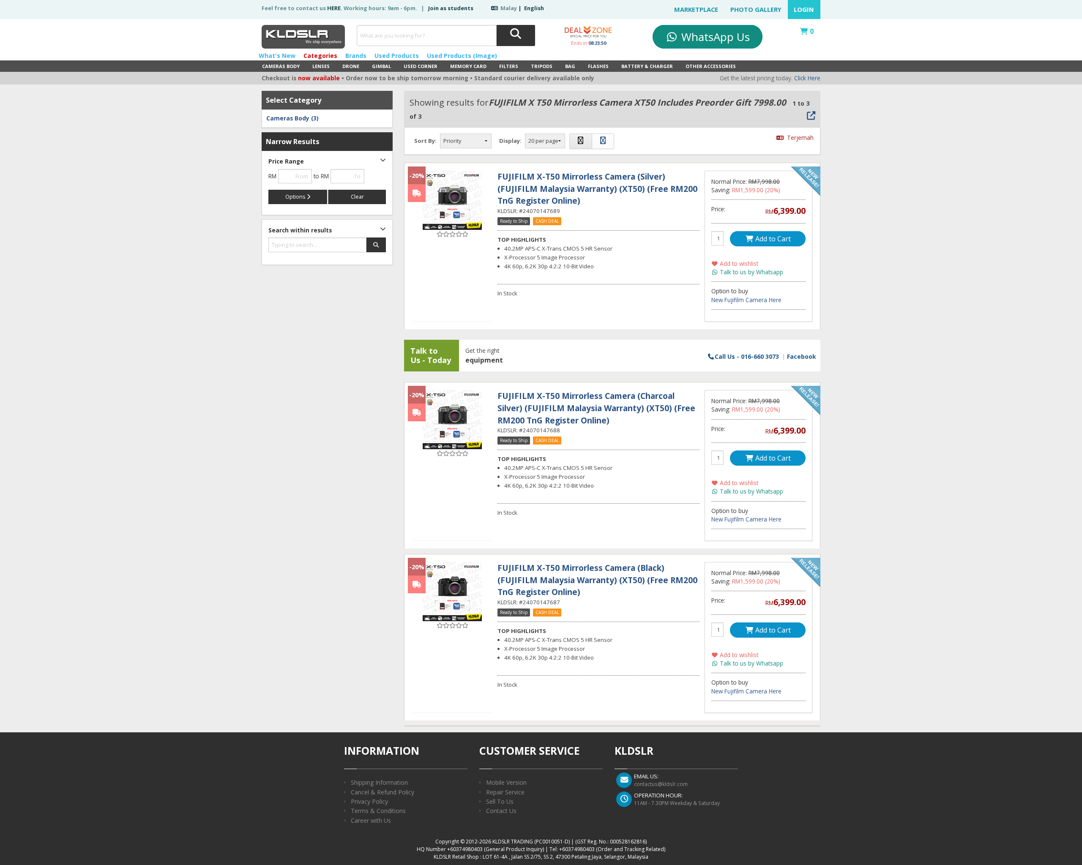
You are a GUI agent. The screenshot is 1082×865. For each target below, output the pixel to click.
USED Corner (420, 66)
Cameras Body (281, 66)
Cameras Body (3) (292, 118)
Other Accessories (711, 66)
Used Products (396, 56)
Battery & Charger (647, 66)
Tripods (541, 66)
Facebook (801, 356)
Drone (350, 66)
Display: (510, 141)
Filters (508, 66)
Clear (357, 196)
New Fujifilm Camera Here (746, 300)
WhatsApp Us (714, 36)
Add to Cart (772, 238)
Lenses (321, 66)
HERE (334, 8)
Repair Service (505, 792)
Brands (355, 56)
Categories (320, 56)
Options (296, 196)
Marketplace (696, 9)
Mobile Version (506, 782)
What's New (277, 56)
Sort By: (425, 141)
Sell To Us (500, 801)
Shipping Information (379, 782)
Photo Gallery (755, 9)
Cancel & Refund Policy (382, 792)
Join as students (450, 8)
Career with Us (371, 820)
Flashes (598, 66)
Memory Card (468, 66)
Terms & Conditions (378, 811)
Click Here (807, 78)
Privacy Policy (369, 801)
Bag (570, 66)
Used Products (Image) (462, 56)
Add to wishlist (738, 263)
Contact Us (501, 811)
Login (804, 9)
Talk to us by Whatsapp (750, 272)
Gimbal (381, 66)
